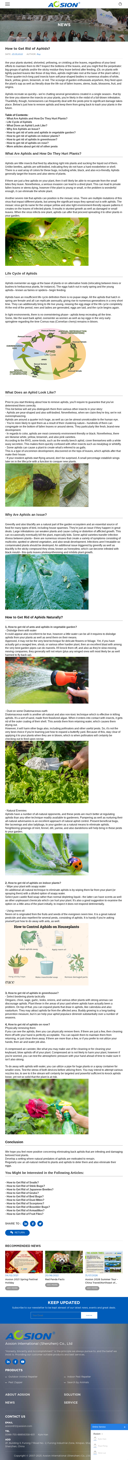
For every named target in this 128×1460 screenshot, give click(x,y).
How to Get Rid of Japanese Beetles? (30, 1189)
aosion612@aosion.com (18, 1426)
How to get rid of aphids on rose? (28, 143)
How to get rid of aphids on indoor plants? (33, 136)
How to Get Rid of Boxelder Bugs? (28, 1207)
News (10, 1402)
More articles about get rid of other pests (32, 146)
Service (71, 1402)
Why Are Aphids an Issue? (23, 129)
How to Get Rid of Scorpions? (25, 1203)
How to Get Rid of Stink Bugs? (26, 1186)
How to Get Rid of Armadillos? (25, 1210)
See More (12, 1288)
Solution (72, 1394)
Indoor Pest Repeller (79, 1377)
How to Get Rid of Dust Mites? (25, 1200)
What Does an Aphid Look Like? (27, 125)
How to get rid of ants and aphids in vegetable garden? (41, 132)
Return (20, 1232)
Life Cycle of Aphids (19, 122)
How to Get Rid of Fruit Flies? (25, 1214)
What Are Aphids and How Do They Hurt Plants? (37, 118)
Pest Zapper (15, 1382)
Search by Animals (78, 1382)
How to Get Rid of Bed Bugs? (25, 1196)
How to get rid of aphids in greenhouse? (32, 139)
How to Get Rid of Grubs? (23, 1193)
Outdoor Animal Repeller (23, 1377)
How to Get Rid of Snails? (23, 1182)
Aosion (96, 1433)
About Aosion (17, 1394)
